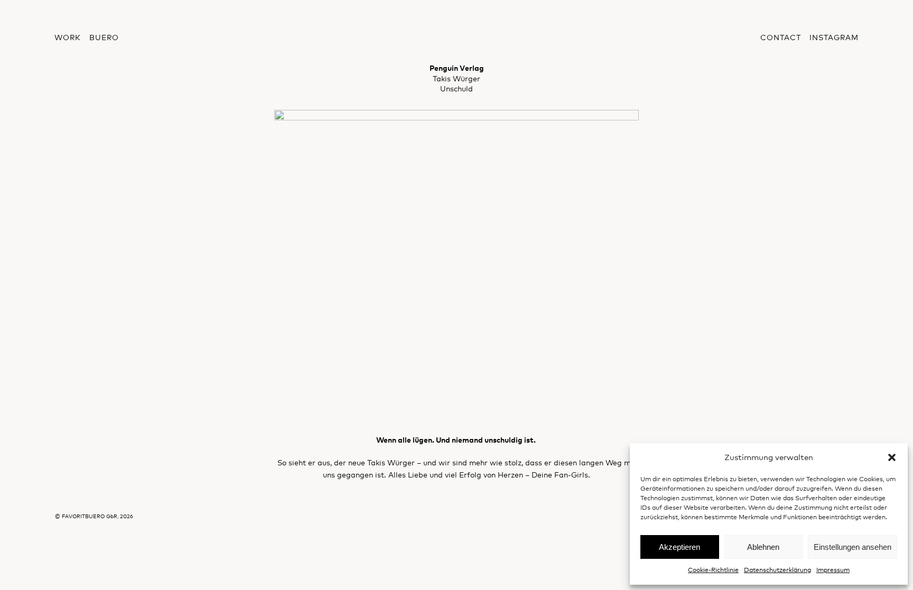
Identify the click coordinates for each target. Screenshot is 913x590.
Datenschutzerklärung (777, 570)
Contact (780, 37)
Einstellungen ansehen (852, 546)
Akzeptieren (679, 546)
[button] (892, 457)
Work (67, 37)
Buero (104, 37)
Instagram (834, 37)
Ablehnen (763, 546)
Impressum (833, 570)
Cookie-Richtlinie (713, 570)
